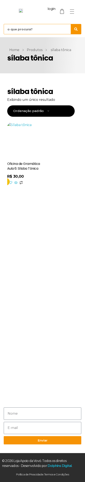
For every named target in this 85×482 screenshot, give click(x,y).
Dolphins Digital (60, 466)
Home (14, 50)
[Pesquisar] (76, 29)
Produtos (34, 50)
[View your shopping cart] (62, 11)
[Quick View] (15, 183)
